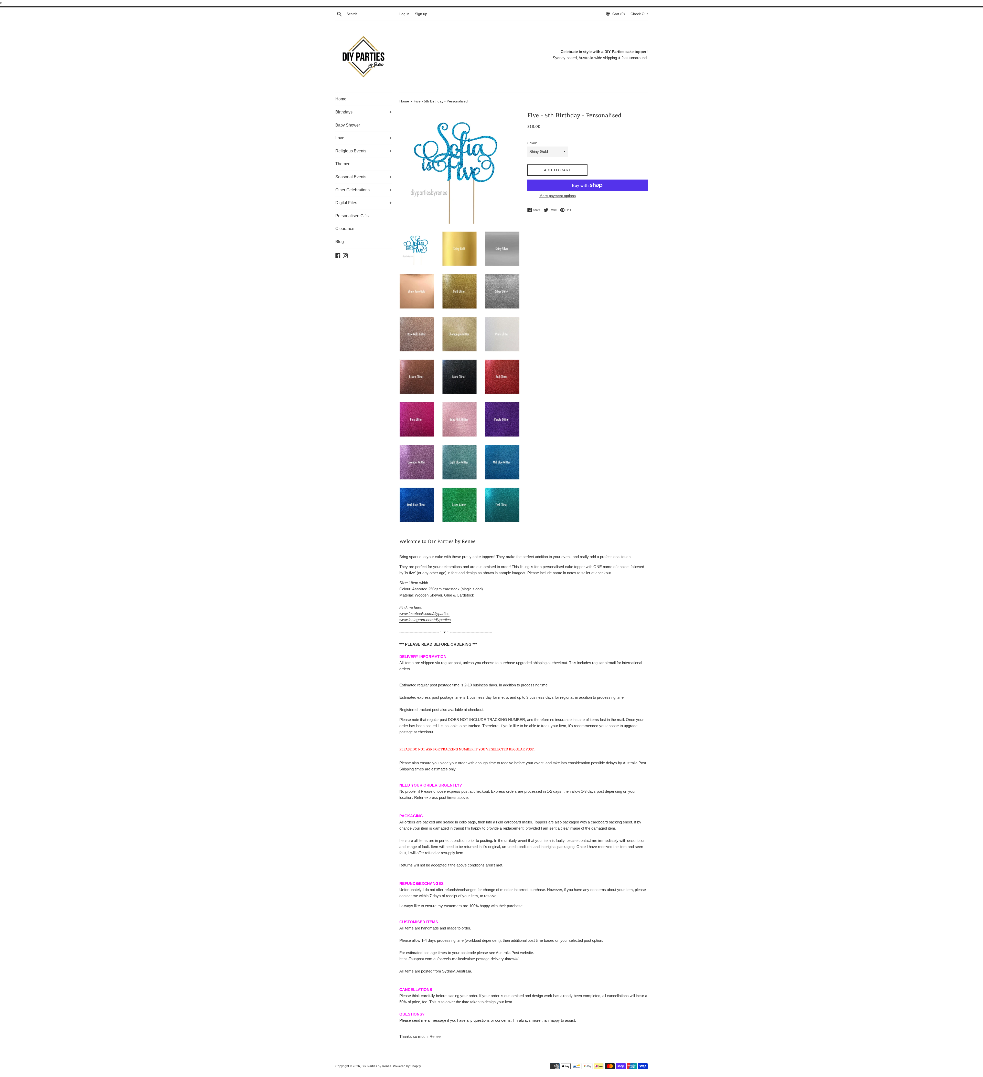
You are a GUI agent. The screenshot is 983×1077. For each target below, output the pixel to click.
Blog (339, 241)
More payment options (557, 196)
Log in (404, 14)
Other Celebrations (363, 190)
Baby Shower (347, 125)
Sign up (421, 14)
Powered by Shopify (407, 1066)
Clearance (344, 228)
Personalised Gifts (352, 216)
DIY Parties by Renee (376, 1066)
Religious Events (363, 151)
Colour (532, 143)
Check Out (639, 14)
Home (340, 99)
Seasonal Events (363, 177)
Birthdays (363, 112)
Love (363, 138)
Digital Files (363, 203)
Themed (342, 164)
